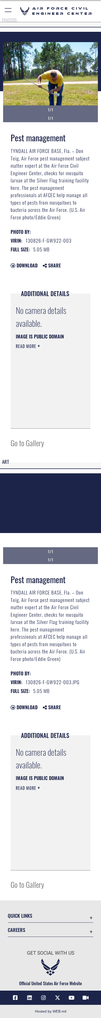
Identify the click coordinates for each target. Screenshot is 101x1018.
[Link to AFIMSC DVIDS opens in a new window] (86, 998)
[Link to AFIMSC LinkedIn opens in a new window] (29, 998)
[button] (8, 11)
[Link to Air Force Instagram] (43, 998)
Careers (16, 930)
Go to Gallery (27, 442)
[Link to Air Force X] (57, 998)
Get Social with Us (50, 953)
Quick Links (20, 915)
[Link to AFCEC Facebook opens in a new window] (15, 998)
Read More (27, 346)
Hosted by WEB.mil (50, 1011)
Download (26, 265)
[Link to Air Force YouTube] (71, 998)
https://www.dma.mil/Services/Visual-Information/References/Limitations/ (47, 419)
